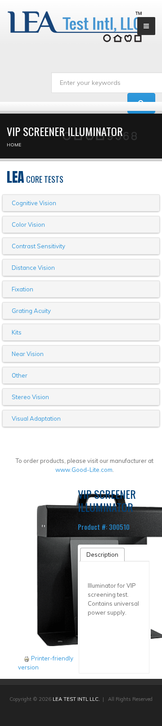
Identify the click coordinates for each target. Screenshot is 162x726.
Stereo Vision (30, 396)
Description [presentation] (102, 554)
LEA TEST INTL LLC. (76, 699)
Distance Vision (33, 267)
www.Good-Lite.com (83, 469)
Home (14, 145)
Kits (17, 332)
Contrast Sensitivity (38, 246)
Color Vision (28, 224)
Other (19, 375)
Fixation (22, 289)
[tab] (102, 554)
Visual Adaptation (36, 418)
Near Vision (28, 353)
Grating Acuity (31, 310)
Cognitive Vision (34, 203)
